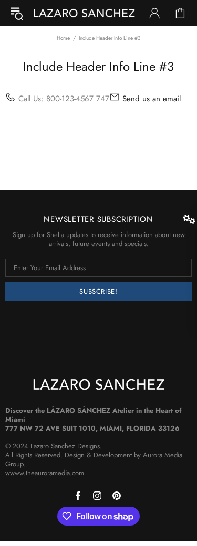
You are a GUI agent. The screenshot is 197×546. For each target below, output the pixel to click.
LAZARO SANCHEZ (84, 13)
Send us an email (151, 98)
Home (63, 38)
